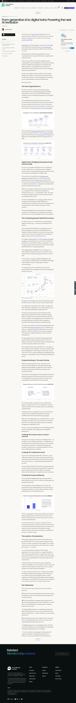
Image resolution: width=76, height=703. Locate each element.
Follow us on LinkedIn (9, 34)
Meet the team (32, 673)
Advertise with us (38, 12)
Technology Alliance (13, 1)
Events (56, 673)
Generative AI (5, 26)
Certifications (58, 670)
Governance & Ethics (46, 691)
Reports (44, 676)
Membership (71, 8)
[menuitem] (32, 670)
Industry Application (12, 693)
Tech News (10, 691)
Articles (44, 670)
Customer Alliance (36, 1)
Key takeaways (5, 55)
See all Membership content (62, 653)
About (73, 1)
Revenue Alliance (21, 1)
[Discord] (21, 699)
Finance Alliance (51, 1)
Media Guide (32, 676)
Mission (30, 681)
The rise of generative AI (6, 41)
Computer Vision (24, 691)
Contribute (31, 670)
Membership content (12, 16)
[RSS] (75, 294)
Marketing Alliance (29, 1)
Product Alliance (44, 1)
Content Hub (4, 16)
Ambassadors (32, 678)
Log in (66, 8)
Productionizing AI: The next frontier (8, 51)
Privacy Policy (58, 678)
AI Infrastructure (33, 691)
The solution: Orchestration (7, 53)
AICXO (39, 691)
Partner (68, 1)
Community (58, 676)
